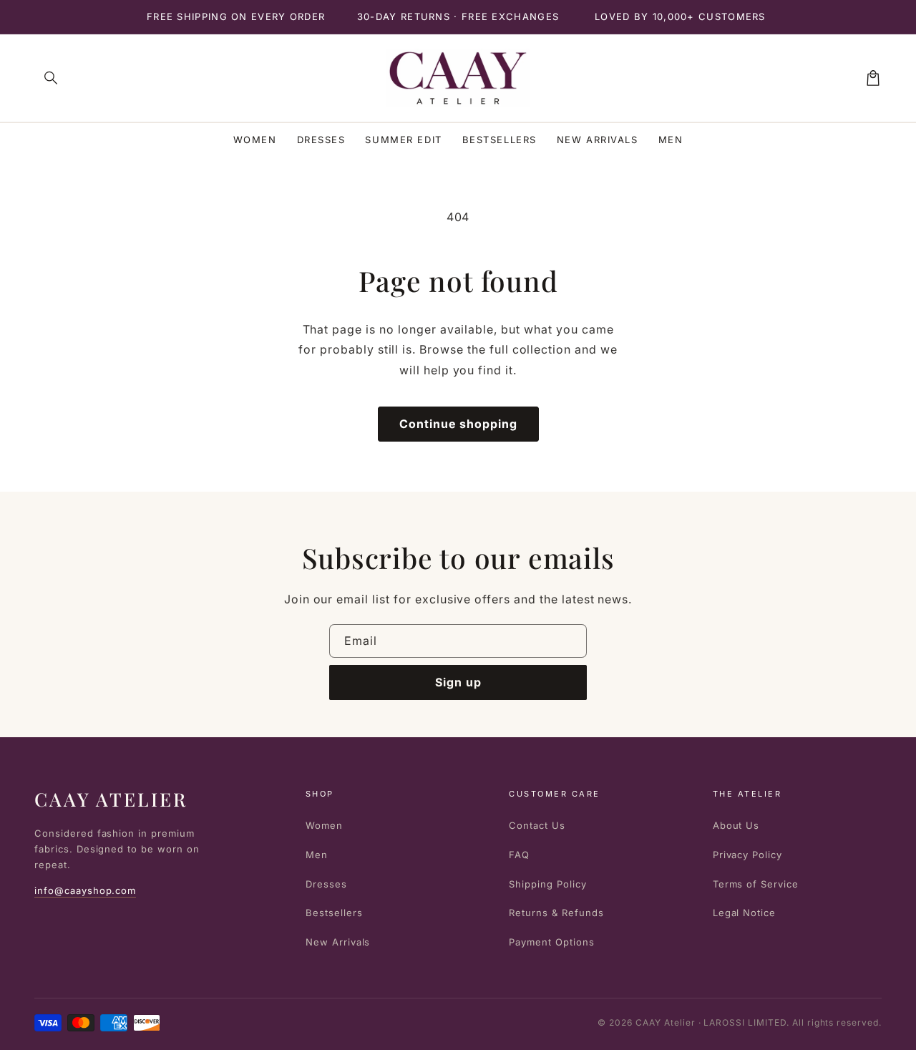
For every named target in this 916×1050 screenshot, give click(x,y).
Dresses (321, 139)
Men (670, 139)
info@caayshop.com (85, 890)
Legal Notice (744, 912)
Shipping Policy (547, 884)
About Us (736, 825)
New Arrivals (597, 139)
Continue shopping (458, 424)
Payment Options (551, 942)
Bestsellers (499, 139)
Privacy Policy (747, 854)
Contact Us (537, 825)
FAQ (519, 854)
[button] (51, 78)
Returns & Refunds (556, 912)
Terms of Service (756, 884)
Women (255, 139)
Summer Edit (403, 139)
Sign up (458, 682)
